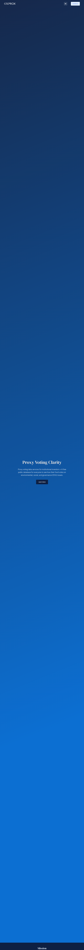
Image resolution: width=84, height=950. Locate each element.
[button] (65, 3)
